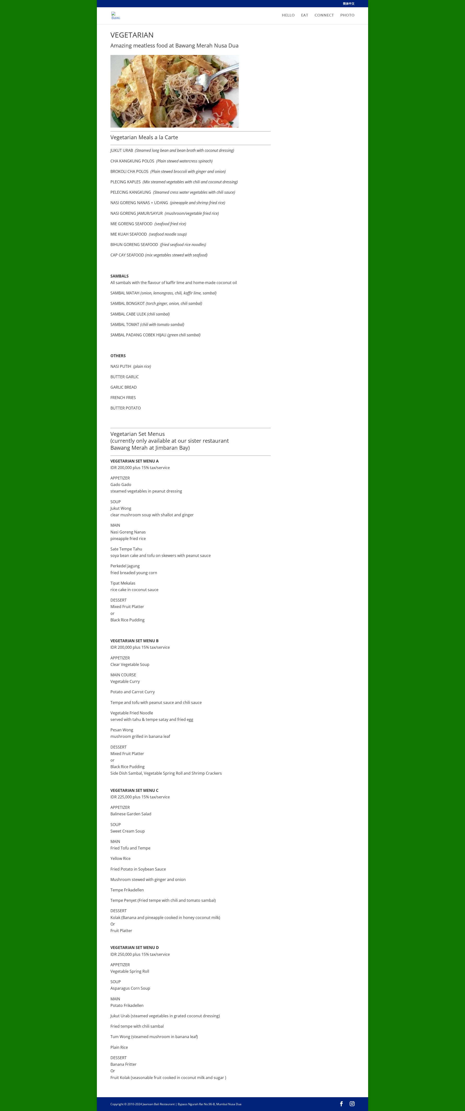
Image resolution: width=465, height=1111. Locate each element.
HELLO (288, 16)
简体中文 (349, 4)
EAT (304, 16)
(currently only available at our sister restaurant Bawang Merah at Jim (169, 444)
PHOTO (347, 16)
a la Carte (166, 137)
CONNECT (324, 16)
